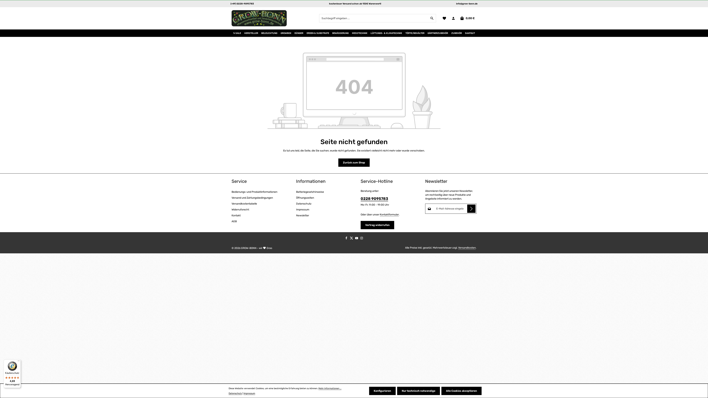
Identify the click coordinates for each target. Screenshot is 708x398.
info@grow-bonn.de (467, 3)
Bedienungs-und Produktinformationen (254, 191)
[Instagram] (361, 238)
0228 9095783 (374, 198)
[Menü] (18, 361)
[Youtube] (357, 238)
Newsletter (302, 215)
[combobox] (373, 18)
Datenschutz (303, 203)
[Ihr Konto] (453, 18)
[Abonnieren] (471, 209)
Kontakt (236, 215)
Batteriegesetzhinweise (310, 191)
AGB (234, 221)
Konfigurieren (382, 390)
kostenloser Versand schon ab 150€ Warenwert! (355, 3)
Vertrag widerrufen (377, 225)
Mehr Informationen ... (329, 388)
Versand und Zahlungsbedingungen (252, 197)
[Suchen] (432, 18)
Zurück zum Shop (354, 162)
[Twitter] (352, 238)
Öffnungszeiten (305, 197)
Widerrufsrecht (240, 209)
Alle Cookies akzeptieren (461, 390)
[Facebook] (346, 238)
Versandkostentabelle (244, 203)
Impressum (302, 209)
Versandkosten (467, 247)
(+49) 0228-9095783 (242, 3)
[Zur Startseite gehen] (259, 18)
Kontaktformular (389, 214)
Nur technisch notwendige (418, 390)
